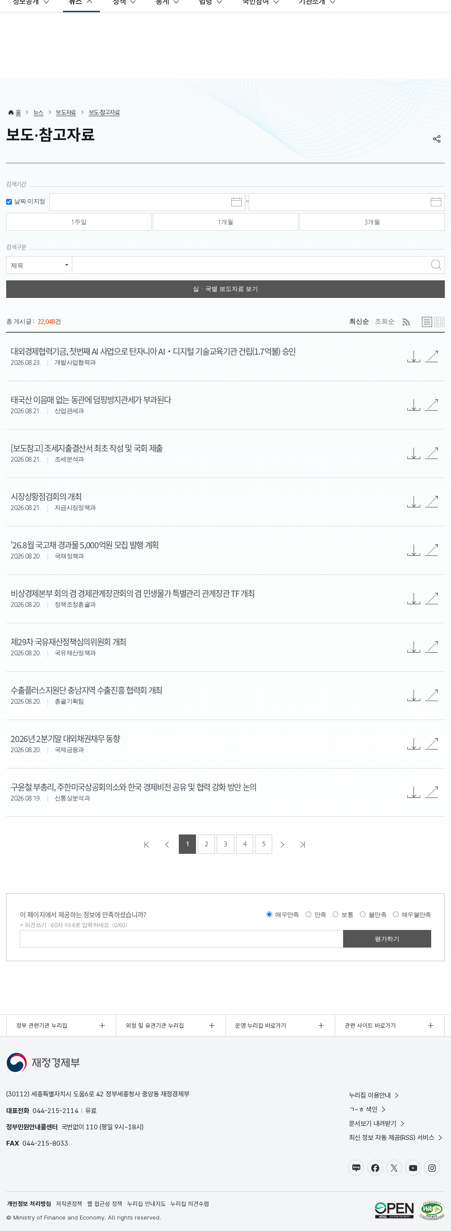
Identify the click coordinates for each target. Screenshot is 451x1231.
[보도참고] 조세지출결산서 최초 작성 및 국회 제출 (87, 448)
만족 (320, 914)
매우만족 (287, 914)
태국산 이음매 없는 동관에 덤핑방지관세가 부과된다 (90, 399)
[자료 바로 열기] (431, 356)
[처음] (147, 844)
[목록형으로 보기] (427, 321)
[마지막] (303, 844)
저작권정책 (69, 1203)
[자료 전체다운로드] (414, 356)
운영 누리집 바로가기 (260, 1025)
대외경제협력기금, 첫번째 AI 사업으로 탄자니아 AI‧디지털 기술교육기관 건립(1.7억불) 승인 (153, 351)
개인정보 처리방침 (29, 1203)
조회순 (385, 321)
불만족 (377, 914)
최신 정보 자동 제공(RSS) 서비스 (391, 1137)
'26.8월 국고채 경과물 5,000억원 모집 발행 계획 (85, 545)
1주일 (79, 221)
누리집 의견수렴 (189, 1203)
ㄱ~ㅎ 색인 (363, 1109)
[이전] (168, 844)
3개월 (372, 221)
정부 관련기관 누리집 (41, 1025)
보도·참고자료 (104, 112)
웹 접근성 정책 (104, 1203)
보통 (347, 914)
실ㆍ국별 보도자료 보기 (225, 288)
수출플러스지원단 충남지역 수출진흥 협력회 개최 (86, 690)
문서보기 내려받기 (372, 1123)
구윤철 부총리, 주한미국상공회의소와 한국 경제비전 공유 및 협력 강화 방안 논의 (133, 787)
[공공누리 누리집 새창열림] (394, 1211)
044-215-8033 (45, 1143)
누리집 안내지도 (146, 1203)
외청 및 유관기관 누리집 (155, 1025)
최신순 (359, 321)
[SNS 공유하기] (437, 139)
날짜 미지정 (29, 201)
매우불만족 (416, 914)
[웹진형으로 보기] (439, 321)
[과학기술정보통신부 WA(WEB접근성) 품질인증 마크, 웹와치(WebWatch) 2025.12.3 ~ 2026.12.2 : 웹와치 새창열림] (432, 1211)
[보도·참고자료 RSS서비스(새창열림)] (406, 321)
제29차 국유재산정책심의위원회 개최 (68, 641)
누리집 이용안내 (370, 1095)
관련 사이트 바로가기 (370, 1025)
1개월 (225, 221)
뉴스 (38, 112)
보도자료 (66, 112)
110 (92, 1127)
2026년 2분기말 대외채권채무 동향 (65, 738)
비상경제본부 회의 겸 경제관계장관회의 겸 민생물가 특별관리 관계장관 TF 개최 (132, 593)
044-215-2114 (55, 1110)
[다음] (283, 844)
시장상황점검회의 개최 (46, 496)
